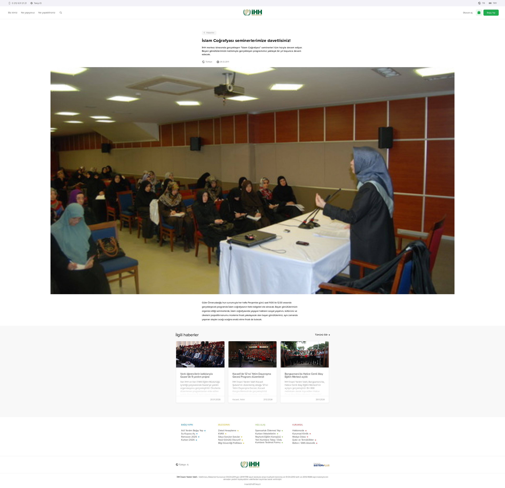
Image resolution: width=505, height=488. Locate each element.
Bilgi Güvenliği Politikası (230, 443)
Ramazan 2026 (189, 436)
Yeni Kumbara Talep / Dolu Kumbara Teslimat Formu (268, 441)
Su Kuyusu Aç (188, 433)
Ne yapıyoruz (28, 12)
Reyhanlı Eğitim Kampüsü (268, 436)
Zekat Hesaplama (227, 430)
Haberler (210, 32)
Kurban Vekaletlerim (265, 433)
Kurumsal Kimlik (300, 433)
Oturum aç (468, 12)
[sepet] (479, 12)
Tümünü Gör (321, 334)
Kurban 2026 (188, 439)
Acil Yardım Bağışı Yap (192, 430)
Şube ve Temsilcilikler (303, 439)
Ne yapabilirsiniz (46, 12)
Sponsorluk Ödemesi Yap (268, 430)
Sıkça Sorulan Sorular (229, 436)
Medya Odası (299, 436)
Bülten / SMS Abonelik (303, 443)
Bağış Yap (491, 12)
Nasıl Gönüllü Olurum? (229, 439)
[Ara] (60, 12)
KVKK (221, 433)
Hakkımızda (298, 430)
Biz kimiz (12, 12)
